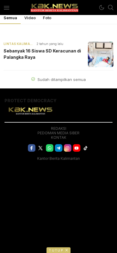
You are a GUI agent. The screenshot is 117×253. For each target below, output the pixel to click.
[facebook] (31, 148)
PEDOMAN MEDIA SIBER (59, 133)
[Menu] (6, 7)
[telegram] (58, 148)
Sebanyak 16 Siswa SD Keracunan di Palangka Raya (42, 54)
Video (30, 17)
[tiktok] (85, 148)
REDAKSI (58, 128)
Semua (10, 17)
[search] (110, 7)
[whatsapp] (49, 148)
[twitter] (40, 148)
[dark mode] (101, 7)
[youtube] (76, 148)
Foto (47, 17)
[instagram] (67, 148)
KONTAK (58, 137)
